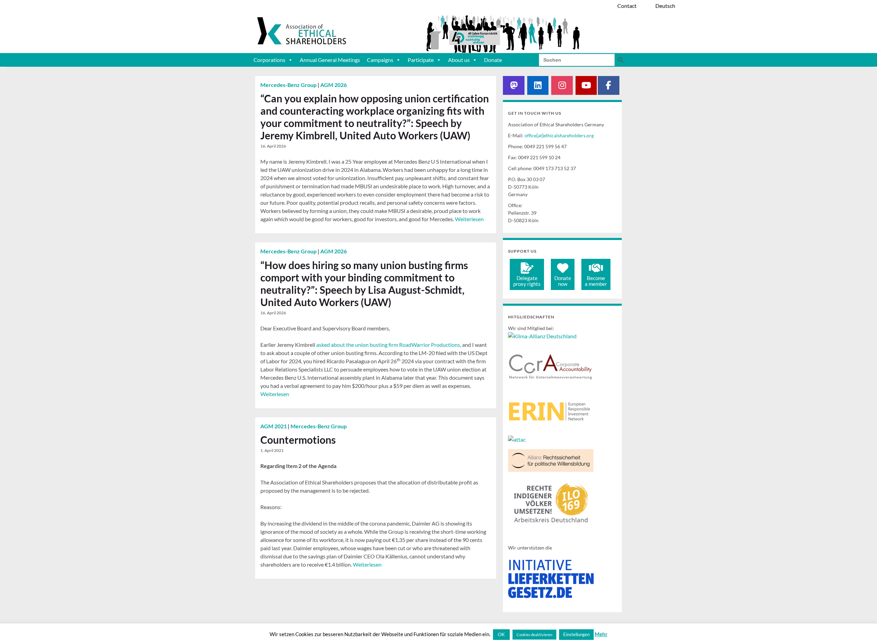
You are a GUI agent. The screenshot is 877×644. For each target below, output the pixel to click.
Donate (493, 59)
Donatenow (562, 281)
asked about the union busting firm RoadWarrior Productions (388, 344)
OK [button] (501, 634)
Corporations (269, 59)
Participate (421, 59)
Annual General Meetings (330, 59)
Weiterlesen (469, 219)
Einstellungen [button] (576, 634)
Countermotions (298, 439)
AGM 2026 (333, 84)
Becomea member (596, 281)
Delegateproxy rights (527, 281)
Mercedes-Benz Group (289, 84)
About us (459, 59)
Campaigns (380, 59)
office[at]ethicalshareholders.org (559, 135)
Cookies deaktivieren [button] (534, 634)
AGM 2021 (274, 426)
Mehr (601, 634)
